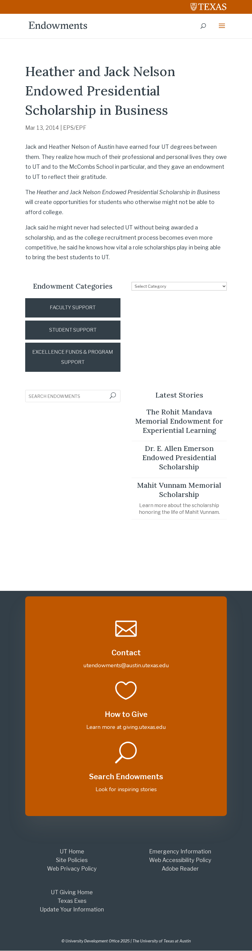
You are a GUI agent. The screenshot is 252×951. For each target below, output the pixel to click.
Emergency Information (180, 851)
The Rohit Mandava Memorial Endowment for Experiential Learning (179, 421)
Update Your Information (72, 909)
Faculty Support (73, 307)
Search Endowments (126, 776)
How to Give (126, 714)
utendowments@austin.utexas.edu (126, 665)
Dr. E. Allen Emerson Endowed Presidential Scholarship (179, 457)
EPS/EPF (74, 128)
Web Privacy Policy (72, 868)
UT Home (72, 851)
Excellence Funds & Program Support (72, 357)
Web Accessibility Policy (180, 860)
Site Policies (72, 860)
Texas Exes (71, 901)
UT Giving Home (72, 892)
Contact (126, 652)
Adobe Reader (180, 868)
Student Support (72, 330)
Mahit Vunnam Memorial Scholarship (179, 490)
